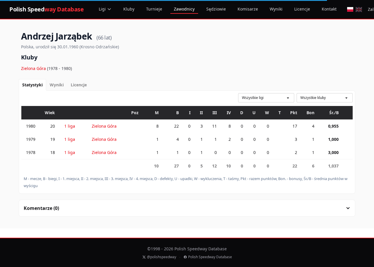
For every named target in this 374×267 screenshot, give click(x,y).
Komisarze (248, 9)
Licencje (302, 9)
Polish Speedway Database (210, 257)
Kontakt (329, 9)
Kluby (128, 9)
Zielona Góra (34, 68)
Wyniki (276, 9)
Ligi (102, 9)
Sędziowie (216, 9)
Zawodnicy (184, 9)
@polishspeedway (161, 257)
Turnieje (154, 9)
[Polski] (350, 9)
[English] (359, 9)
